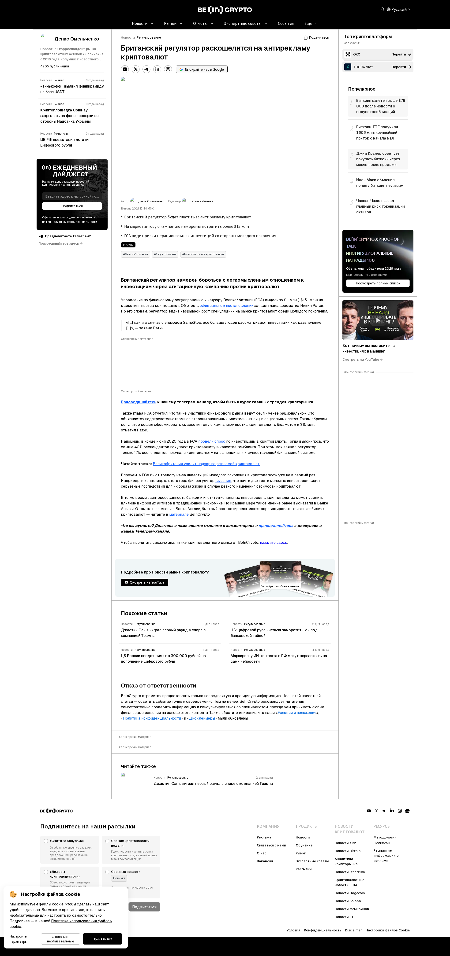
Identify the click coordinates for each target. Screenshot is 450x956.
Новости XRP (345, 843)
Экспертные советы (312, 861)
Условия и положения (297, 712)
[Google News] (407, 811)
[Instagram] (168, 69)
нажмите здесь (273, 542)
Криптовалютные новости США (349, 882)
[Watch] (377, 320)
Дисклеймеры (202, 718)
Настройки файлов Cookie (388, 930)
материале (179, 514)
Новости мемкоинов (352, 909)
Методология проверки (385, 840)
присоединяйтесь (276, 525)
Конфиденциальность (322, 930)
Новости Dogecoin (350, 893)
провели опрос (211, 441)
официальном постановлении (226, 305)
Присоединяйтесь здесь (58, 243)
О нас (261, 853)
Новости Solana (348, 901)
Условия (293, 930)
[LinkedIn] (157, 69)
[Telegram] (146, 69)
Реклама (264, 837)
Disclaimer (353, 930)
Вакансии (265, 861)
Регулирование (149, 37)
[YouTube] (125, 69)
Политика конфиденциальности (152, 718)
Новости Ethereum (350, 872)
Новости (128, 37)
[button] (69, 850)
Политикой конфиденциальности (74, 222)
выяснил (223, 480)
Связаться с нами (271, 845)
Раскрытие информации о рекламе (386, 855)
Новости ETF (345, 917)
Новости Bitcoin (348, 851)
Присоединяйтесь (138, 402)
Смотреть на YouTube (360, 359)
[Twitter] (136, 69)
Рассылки (304, 869)
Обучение (304, 845)
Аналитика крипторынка (346, 861)
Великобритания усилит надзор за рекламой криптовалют (206, 463)
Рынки (301, 853)
